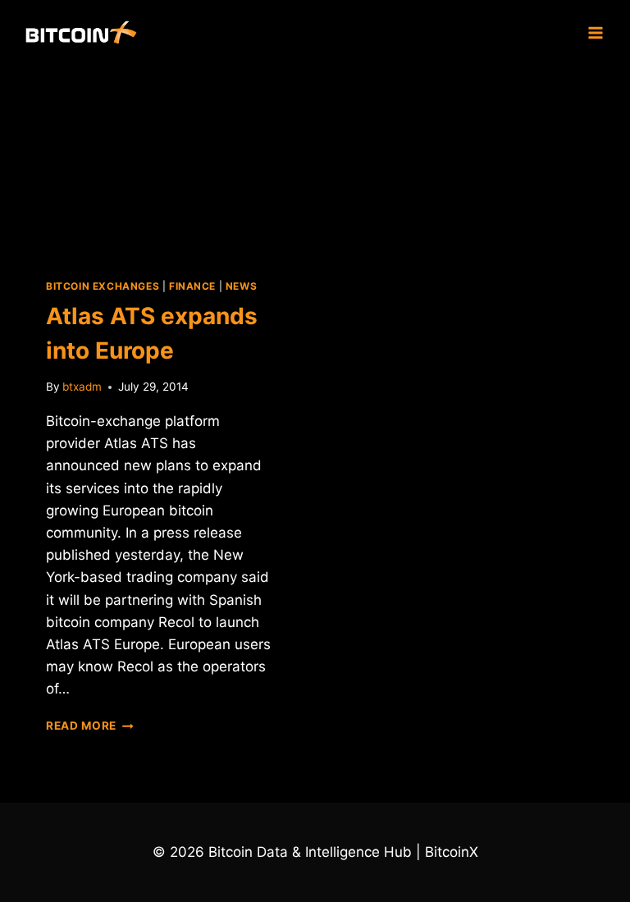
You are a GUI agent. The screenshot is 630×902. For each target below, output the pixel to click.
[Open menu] (595, 32)
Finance (192, 286)
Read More (90, 725)
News (241, 286)
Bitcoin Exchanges (102, 286)
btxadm (82, 386)
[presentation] (159, 159)
